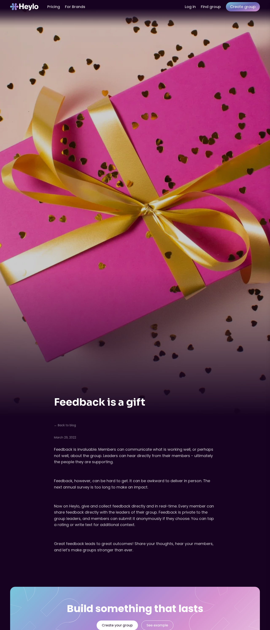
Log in (190, 6)
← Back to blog (65, 425)
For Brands (75, 6)
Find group (211, 6)
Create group (243, 6)
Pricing (53, 6)
